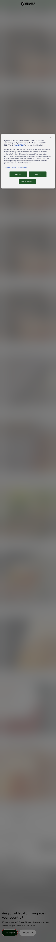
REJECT (18, 174)
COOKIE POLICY (10, 167)
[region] (28, 161)
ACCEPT (38, 174)
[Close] (51, 137)
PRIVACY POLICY (19, 145)
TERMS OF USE (22, 167)
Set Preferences (27, 182)
